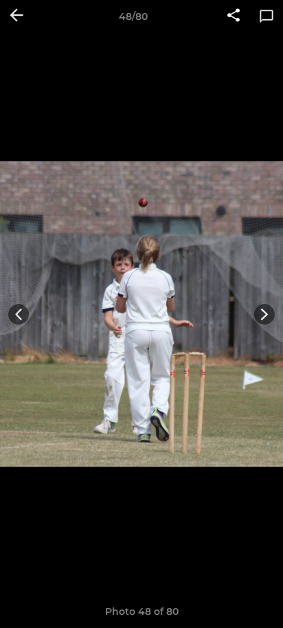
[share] (233, 16)
